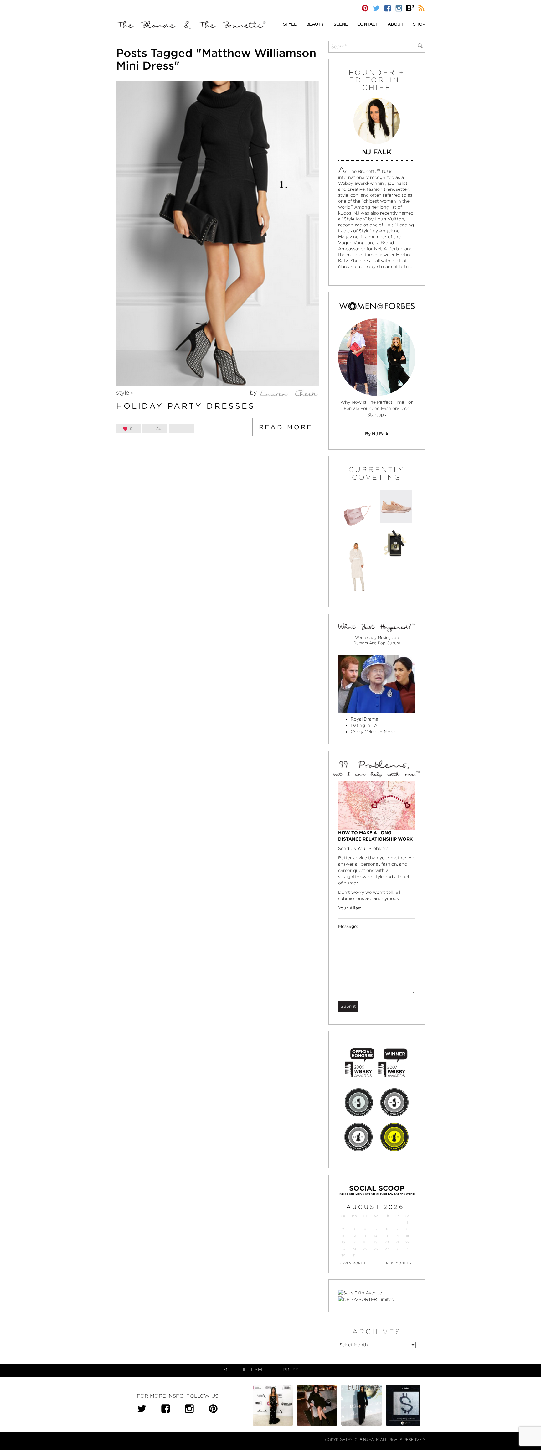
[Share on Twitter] (181, 428)
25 (365, 1249)
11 (364, 1236)
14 (397, 1236)
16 (343, 1242)
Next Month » (398, 1263)
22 (407, 1242)
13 (387, 1236)
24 (354, 1249)
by (254, 392)
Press (291, 1370)
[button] (290, 24)
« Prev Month (352, 1263)
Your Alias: (349, 907)
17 (354, 1242)
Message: (348, 926)
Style (122, 392)
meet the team (242, 1370)
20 (387, 1242)
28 (397, 1249)
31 (354, 1255)
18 (364, 1242)
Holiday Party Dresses (185, 406)
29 (407, 1249)
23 (343, 1249)
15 (407, 1236)
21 (397, 1242)
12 (375, 1236)
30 (343, 1255)
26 (376, 1249)
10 (354, 1236)
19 (375, 1242)
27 (387, 1249)
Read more (285, 427)
